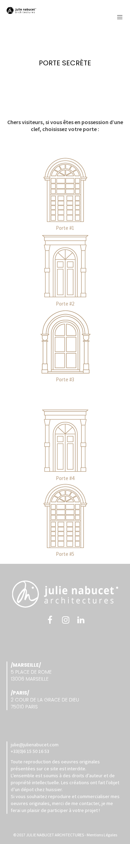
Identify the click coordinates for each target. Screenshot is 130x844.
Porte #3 (65, 379)
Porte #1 (65, 228)
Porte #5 (65, 554)
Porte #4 (65, 478)
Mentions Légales (102, 834)
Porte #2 (65, 303)
